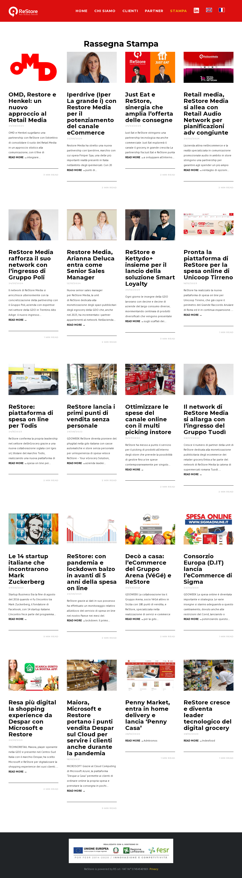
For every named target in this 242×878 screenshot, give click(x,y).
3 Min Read (50, 174)
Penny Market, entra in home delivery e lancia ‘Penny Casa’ (147, 715)
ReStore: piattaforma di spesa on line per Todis (31, 416)
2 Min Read (109, 187)
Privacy (154, 869)
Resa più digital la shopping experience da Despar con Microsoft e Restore (32, 718)
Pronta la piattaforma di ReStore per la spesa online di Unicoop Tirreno (208, 264)
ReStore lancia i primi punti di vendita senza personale (91, 416)
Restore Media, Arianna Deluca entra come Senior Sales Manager (91, 264)
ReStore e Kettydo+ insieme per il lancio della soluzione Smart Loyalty (150, 267)
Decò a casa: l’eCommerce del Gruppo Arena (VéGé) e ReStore (148, 569)
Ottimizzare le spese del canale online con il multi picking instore (148, 419)
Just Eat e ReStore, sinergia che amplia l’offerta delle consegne (149, 107)
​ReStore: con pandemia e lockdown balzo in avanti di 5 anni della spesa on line (92, 572)
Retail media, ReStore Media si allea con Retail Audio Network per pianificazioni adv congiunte (206, 113)
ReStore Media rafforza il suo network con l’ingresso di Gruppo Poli (31, 264)
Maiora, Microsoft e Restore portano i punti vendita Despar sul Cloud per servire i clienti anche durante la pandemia (90, 728)
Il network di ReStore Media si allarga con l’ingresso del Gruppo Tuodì (206, 419)
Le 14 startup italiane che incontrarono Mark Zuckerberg (28, 569)
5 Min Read (50, 636)
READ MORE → (18, 157)
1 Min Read (51, 337)
